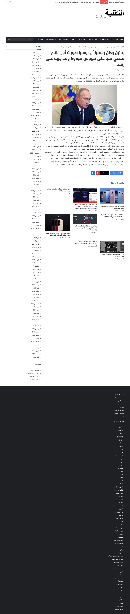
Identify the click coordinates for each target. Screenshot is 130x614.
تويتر (121, 550)
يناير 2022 (36, 99)
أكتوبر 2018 (35, 222)
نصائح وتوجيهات (118, 609)
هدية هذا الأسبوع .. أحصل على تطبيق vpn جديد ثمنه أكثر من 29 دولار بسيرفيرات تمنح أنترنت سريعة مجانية (85, 206)
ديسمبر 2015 (35, 329)
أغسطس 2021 (35, 115)
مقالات (121, 600)
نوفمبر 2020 (35, 143)
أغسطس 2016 (34, 304)
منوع (121, 603)
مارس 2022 (35, 93)
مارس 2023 (35, 62)
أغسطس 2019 (34, 191)
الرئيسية (120, 46)
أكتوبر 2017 (35, 260)
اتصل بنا (40, 39)
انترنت (121, 515)
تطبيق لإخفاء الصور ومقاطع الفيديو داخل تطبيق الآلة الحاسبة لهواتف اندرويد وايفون (75, 2)
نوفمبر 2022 (35, 68)
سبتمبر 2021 (35, 112)
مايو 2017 (36, 275)
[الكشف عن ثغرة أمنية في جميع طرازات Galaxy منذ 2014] (112, 196)
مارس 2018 (35, 244)
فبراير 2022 (35, 96)
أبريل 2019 (36, 203)
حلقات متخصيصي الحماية (115, 556)
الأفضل (121, 477)
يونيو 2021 (36, 121)
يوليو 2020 (36, 156)
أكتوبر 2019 (35, 184)
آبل (122, 449)
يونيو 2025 (36, 56)
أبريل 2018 (36, 241)
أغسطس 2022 (34, 77)
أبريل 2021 (36, 128)
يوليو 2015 (36, 344)
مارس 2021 (35, 131)
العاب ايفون (119, 493)
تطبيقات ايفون (119, 543)
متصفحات (120, 593)
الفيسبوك (120, 496)
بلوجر (121, 521)
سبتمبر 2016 (35, 300)
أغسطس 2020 (34, 153)
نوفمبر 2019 (35, 181)
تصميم (121, 534)
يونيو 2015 (36, 347)
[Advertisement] (45, 20)
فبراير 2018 (35, 247)
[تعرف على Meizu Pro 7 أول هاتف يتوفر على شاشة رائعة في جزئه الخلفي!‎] (57, 222)
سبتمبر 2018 (35, 225)
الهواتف (121, 499)
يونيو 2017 (36, 272)
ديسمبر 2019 (35, 178)
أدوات (121, 458)
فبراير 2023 (35, 65)
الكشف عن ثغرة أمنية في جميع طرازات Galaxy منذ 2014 (112, 207)
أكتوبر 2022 (35, 71)
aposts (121, 427)
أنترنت (121, 462)
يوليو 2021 (36, 118)
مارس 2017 (35, 282)
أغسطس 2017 (35, 266)
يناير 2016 (36, 325)
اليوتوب (121, 509)
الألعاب (121, 480)
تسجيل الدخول (35, 370)
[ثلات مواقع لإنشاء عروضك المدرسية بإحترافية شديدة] (112, 247)
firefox (121, 433)
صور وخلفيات (119, 578)
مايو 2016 (36, 313)
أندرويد (121, 465)
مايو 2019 (36, 200)
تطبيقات (120, 537)
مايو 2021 (36, 125)
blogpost (120, 430)
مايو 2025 (36, 59)
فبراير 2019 (35, 209)
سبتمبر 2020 (35, 150)
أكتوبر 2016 (35, 297)
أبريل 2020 (35, 165)
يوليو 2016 (36, 307)
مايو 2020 (36, 162)
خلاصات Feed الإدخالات (32, 373)
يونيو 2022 (36, 84)
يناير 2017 (36, 288)
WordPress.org (34, 379)
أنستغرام (120, 468)
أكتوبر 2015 (35, 335)
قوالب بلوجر (119, 584)
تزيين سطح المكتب (117, 531)
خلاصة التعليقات (34, 376)
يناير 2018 (36, 250)
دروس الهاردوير (118, 562)
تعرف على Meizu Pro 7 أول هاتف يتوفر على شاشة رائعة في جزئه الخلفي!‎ (58, 234)
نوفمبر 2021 (35, 106)
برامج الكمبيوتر (118, 518)
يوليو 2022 (36, 81)
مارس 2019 (35, 206)
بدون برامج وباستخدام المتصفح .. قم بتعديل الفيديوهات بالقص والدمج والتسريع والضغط (86, 228)
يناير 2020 (36, 175)
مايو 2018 (36, 238)
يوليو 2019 (36, 194)
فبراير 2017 (35, 285)
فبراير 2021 (35, 134)
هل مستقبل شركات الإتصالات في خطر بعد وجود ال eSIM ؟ (58, 190)
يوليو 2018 (36, 231)
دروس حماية (119, 565)
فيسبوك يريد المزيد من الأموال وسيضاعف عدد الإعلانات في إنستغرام (85, 242)
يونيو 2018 (36, 234)
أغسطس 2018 (35, 228)
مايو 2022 (36, 87)
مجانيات (121, 597)
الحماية (74, 39)
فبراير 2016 (35, 322)
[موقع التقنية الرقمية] (109, 14)
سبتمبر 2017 (35, 263)
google (121, 440)
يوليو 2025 (36, 52)
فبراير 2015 (35, 354)
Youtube (120, 446)
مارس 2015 (35, 351)
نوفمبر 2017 (35, 256)
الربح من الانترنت (64, 39)
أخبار (121, 452)
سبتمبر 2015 (35, 338)
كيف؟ (121, 587)
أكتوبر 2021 (35, 109)
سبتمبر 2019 (35, 187)
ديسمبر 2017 (35, 253)
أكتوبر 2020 (35, 147)
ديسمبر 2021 (35, 103)
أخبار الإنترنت (113, 46)
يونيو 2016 (36, 310)
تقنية (121, 546)
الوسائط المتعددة (118, 506)
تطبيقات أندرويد (104, 39)
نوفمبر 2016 (35, 294)
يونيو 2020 (36, 159)
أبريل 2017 (36, 278)
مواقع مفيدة (82, 39)
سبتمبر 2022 (35, 74)
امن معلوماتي (119, 512)
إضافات (121, 474)
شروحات (120, 571)
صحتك (121, 575)
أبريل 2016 (36, 316)
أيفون (121, 471)
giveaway (120, 436)
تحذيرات (120, 524)
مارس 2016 (35, 319)
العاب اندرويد (93, 39)
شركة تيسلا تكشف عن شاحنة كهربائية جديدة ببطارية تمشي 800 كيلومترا (112, 215)
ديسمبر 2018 (35, 216)
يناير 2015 (36, 357)
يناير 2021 (36, 137)
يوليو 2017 (36, 269)
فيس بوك (120, 581)
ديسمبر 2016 (35, 291)
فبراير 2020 (35, 172)
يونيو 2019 (36, 197)
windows (120, 443)
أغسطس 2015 (35, 341)
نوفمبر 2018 (35, 219)
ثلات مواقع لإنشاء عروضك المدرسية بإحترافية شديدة (113, 255)
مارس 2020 (35, 169)
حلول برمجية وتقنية (117, 559)
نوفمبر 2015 (35, 332)
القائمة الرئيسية (116, 39)
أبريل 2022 (35, 90)
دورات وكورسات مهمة (116, 568)
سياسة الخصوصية (51, 39)
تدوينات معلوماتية (118, 528)
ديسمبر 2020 (35, 140)
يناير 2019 (36, 212)
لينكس (121, 590)
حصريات (120, 553)
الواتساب (120, 502)
